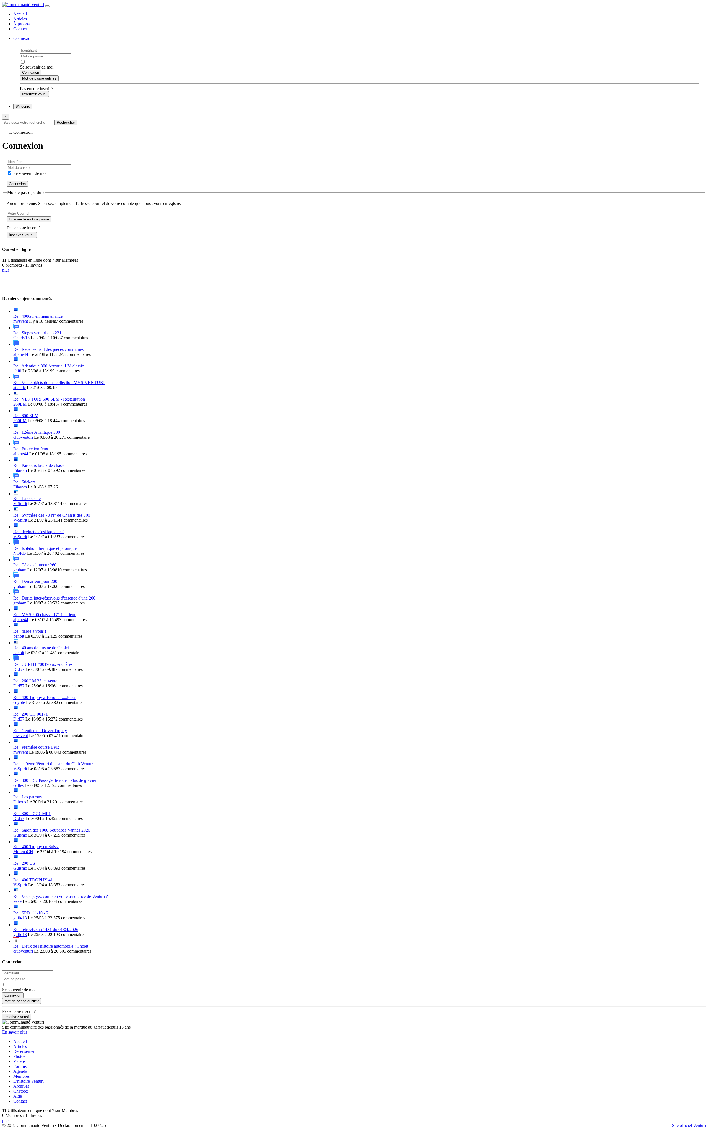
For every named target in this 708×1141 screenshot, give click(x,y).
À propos (21, 24)
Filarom (20, 470)
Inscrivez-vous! (34, 94)
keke (17, 901)
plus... (7, 270)
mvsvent (20, 321)
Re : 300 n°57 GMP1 (32, 813)
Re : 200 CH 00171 (30, 714)
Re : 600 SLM (25, 415)
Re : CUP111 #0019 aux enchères (42, 664)
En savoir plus (14, 1032)
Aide (17, 1096)
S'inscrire (22, 106)
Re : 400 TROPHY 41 (33, 879)
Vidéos (19, 1061)
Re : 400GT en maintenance (38, 316)
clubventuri (23, 437)
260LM (20, 404)
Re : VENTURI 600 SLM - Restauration (49, 399)
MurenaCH (23, 851)
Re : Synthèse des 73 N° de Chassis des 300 (51, 515)
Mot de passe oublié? (39, 78)
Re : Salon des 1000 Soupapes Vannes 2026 (51, 830)
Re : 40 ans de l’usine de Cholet (41, 647)
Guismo (20, 835)
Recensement (25, 1051)
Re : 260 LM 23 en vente (35, 681)
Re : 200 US (24, 863)
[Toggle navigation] (47, 6)
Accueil (20, 14)
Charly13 (21, 337)
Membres (21, 1076)
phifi (17, 371)
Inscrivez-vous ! (22, 235)
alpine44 (20, 354)
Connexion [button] (23, 38)
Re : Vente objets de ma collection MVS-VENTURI (59, 382)
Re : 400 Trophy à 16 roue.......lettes (44, 697)
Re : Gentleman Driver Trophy (40, 730)
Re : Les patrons (27, 797)
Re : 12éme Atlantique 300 (36, 432)
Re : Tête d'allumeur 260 (34, 564)
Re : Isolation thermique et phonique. (45, 548)
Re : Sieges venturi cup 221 (37, 332)
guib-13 (20, 918)
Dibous (19, 802)
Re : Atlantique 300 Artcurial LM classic (48, 366)
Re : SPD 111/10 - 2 (30, 913)
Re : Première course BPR (36, 747)
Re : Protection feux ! (32, 448)
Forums (20, 1066)
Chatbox (20, 1091)
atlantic (19, 387)
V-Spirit (20, 503)
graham (19, 569)
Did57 (18, 669)
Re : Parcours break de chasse (39, 465)
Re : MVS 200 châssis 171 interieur (44, 614)
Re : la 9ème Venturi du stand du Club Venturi (53, 763)
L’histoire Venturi (28, 1081)
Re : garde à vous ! (29, 631)
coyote (19, 702)
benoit (18, 636)
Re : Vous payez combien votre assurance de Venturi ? (60, 896)
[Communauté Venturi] (23, 4)
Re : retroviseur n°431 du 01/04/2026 (45, 929)
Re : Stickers (24, 482)
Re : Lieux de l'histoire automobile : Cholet (50, 946)
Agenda (20, 1071)
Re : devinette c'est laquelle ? (38, 531)
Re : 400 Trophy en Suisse (36, 846)
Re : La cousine (27, 498)
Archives (21, 1086)
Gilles (18, 785)
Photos (19, 1056)
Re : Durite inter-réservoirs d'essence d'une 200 (54, 598)
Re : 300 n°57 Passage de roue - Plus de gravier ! (56, 780)
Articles (20, 19)
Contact (20, 29)
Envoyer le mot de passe (29, 219)
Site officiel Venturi (689, 1125)
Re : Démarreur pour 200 (35, 581)
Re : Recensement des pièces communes (48, 349)
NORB (19, 553)
